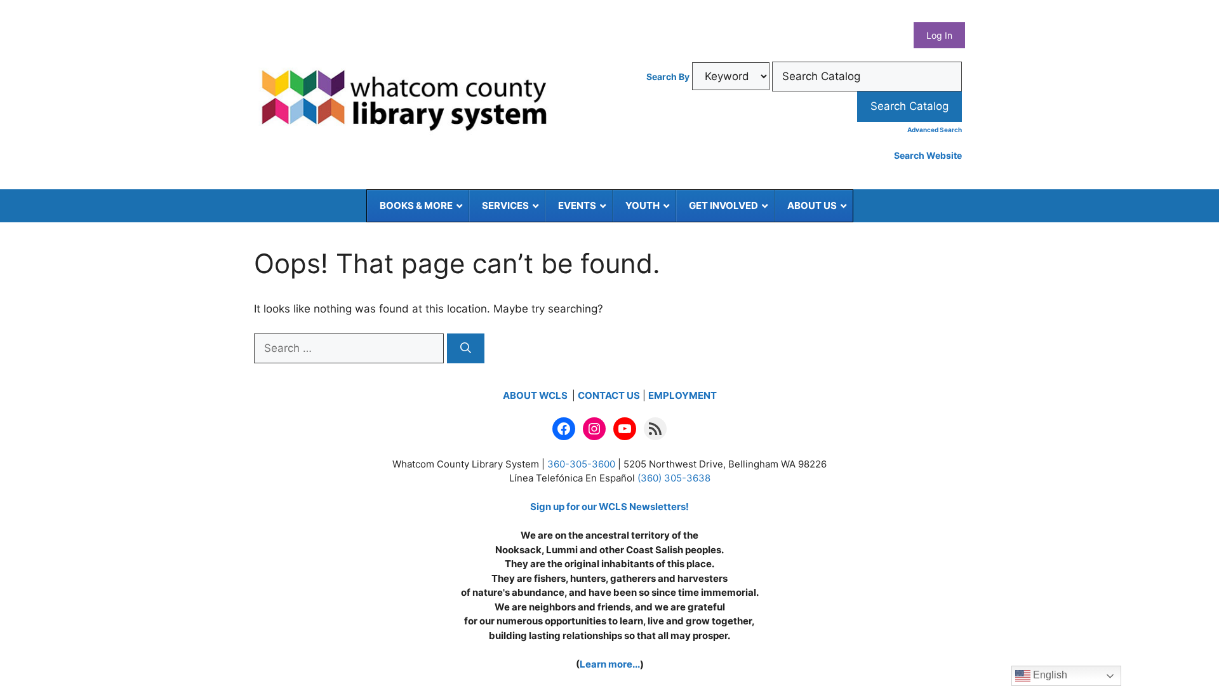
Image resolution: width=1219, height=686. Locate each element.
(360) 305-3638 (673, 478)
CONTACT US (609, 395)
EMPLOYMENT (682, 395)
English (1048, 674)
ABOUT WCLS (536, 395)
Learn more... (610, 664)
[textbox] (867, 77)
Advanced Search (934, 129)
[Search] (465, 348)
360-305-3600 (581, 464)
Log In (939, 35)
